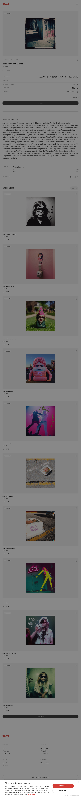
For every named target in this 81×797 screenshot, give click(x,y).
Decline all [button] (63, 791)
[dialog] (40, 788)
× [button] (78, 782)
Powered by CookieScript (71, 796)
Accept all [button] (63, 786)
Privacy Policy (31, 795)
